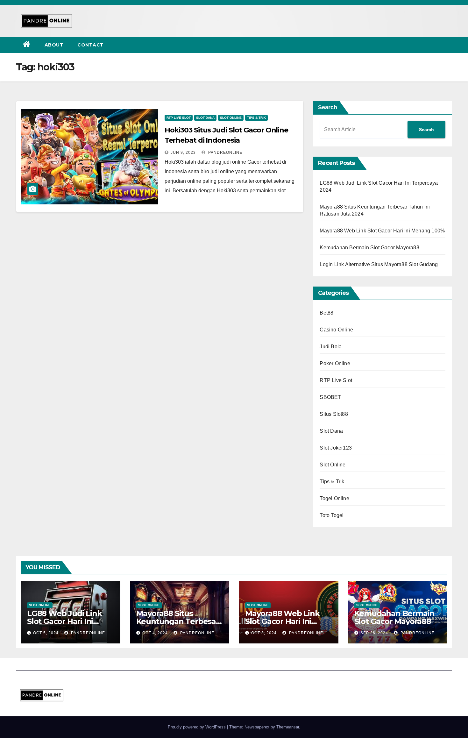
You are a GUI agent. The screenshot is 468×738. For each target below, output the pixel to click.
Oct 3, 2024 (264, 633)
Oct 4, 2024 (155, 633)
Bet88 (326, 313)
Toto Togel (332, 515)
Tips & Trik (256, 117)
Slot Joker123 (336, 448)
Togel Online (334, 498)
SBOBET (330, 397)
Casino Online (336, 329)
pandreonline (224, 152)
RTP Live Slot (179, 117)
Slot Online (231, 117)
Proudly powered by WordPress (197, 727)
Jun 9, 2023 (183, 152)
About (54, 45)
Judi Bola (331, 346)
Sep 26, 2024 (374, 633)
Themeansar (287, 727)
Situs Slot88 (334, 414)
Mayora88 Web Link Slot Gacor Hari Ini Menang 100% (382, 230)
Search (327, 107)
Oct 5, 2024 (46, 633)
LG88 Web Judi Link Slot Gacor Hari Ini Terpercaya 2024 (64, 621)
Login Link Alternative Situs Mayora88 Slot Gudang (379, 264)
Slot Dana (205, 117)
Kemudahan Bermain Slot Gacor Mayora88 (369, 247)
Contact (90, 45)
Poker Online (335, 363)
